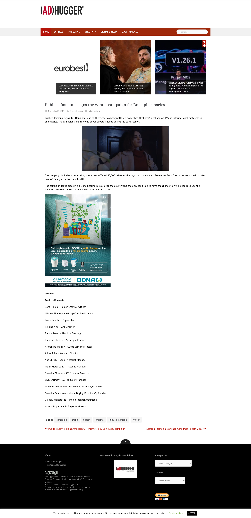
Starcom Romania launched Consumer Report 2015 (174, 428)
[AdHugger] (62, 10)
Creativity (90, 32)
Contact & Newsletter (56, 465)
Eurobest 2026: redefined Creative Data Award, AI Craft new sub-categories (76, 89)
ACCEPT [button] (191, 513)
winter (136, 419)
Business (58, 32)
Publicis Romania (118, 419)
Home (46, 32)
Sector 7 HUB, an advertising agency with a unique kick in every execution (129, 89)
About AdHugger (130, 32)
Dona (75, 419)
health (86, 419)
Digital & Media (109, 32)
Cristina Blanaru (76, 111)
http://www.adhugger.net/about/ (69, 489)
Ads (90, 111)
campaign (61, 419)
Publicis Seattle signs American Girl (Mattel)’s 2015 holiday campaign (86, 428)
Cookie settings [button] (176, 513)
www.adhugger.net (70, 484)
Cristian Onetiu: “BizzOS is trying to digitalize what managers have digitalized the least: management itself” (186, 87)
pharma (99, 419)
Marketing (74, 32)
